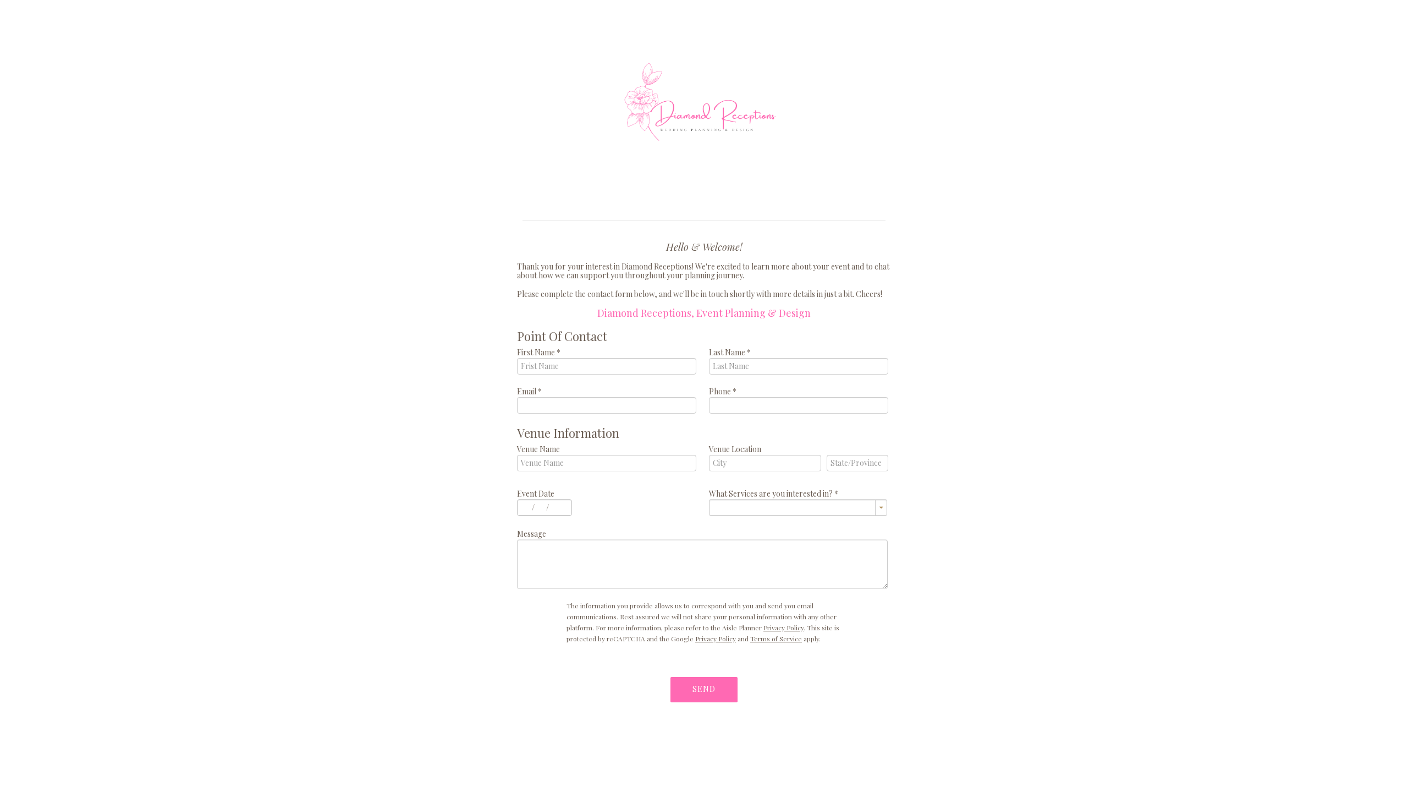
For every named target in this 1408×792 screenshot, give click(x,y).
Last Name (730, 352)
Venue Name (538, 449)
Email (529, 391)
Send (704, 689)
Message (531, 534)
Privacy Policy (783, 627)
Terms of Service (776, 638)
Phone (722, 391)
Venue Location (735, 449)
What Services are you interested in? (773, 493)
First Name (538, 352)
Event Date (535, 493)
